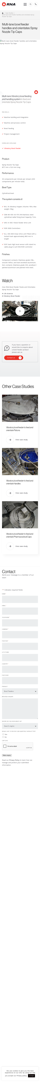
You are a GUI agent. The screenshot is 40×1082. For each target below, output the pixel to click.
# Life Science (7, 294)
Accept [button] (31, 1076)
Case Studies (9, 13)
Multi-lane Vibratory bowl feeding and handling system (16, 98)
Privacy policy (22, 1076)
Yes (6, 734)
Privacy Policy (14, 760)
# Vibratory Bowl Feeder (11, 296)
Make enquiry (7, 755)
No (6, 737)
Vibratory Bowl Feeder (12, 148)
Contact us (11, 358)
